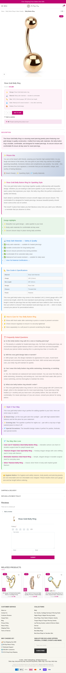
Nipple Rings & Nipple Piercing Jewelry (44, 615)
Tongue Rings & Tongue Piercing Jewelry (45, 620)
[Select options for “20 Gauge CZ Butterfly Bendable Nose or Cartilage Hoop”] (4, 589)
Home (3, 11)
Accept (33, 670)
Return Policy (5, 625)
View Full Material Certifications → (18, 260)
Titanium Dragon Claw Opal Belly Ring (18, 451)
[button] (25, 589)
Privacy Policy (5, 623)
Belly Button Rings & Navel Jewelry (15, 11)
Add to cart (17, 112)
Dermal (36, 625)
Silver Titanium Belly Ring (13, 463)
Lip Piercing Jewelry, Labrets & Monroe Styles (46, 623)
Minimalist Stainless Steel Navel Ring (17, 457)
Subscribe (40, 650)
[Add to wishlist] (18, 574)
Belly (35, 610)
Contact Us (4, 613)
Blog (2, 620)
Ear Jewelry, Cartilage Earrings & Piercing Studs (47, 613)
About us (3, 610)
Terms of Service (5, 630)
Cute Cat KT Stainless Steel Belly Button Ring (20, 445)
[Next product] (64, 11)
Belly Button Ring (30, 11)
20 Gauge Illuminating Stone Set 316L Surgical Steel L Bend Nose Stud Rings (54, 594)
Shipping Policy (5, 628)
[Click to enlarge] (4, 74)
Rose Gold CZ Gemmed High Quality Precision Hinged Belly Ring (33, 594)
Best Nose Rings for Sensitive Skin (43, 633)
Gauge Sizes (4, 618)
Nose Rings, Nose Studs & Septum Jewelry (46, 618)
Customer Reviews (6, 615)
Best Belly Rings (38, 630)
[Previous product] (60, 11)
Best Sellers (37, 628)
